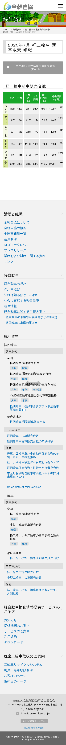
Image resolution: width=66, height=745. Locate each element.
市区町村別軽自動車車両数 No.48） (33, 474)
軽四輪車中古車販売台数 (23, 436)
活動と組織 (13, 213)
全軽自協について (17, 222)
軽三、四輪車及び (33, 455)
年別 (24, 400)
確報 (24, 368)
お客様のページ (15, 676)
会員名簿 (10, 239)
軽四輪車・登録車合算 (34, 408)
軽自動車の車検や (32, 317)
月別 (13, 389)
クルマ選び (12, 289)
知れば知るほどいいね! (20, 295)
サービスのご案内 (17, 631)
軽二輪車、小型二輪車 (33, 591)
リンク (9, 261)
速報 (13, 368)
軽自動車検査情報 (32, 609)
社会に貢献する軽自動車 (21, 300)
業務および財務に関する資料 (25, 256)
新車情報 (10, 306)
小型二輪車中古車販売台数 (24, 577)
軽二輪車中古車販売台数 (23, 572)
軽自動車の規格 (15, 284)
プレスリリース (15, 250)
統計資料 (17, 29)
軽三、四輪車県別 (33, 462)
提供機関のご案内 (17, 625)
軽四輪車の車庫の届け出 (21, 322)
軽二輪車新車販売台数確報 (37, 29)
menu (60, 6)
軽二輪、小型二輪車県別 (34, 558)
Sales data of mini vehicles (24, 487)
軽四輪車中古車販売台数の (30, 441)
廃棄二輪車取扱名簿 (18, 670)
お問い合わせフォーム (34, 720)
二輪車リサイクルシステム (23, 665)
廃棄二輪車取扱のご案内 (24, 656)
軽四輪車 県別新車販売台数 (27, 422)
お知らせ (10, 620)
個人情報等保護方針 (34, 727)
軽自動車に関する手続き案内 (25, 312)
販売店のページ (15, 681)
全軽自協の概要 (15, 228)
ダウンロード (13, 642)
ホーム (6, 29)
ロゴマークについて (18, 245)
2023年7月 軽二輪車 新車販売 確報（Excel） (35, 67)
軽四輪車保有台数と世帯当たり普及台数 (33, 468)
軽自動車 (11, 275)
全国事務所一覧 (15, 233)
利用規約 (10, 637)
